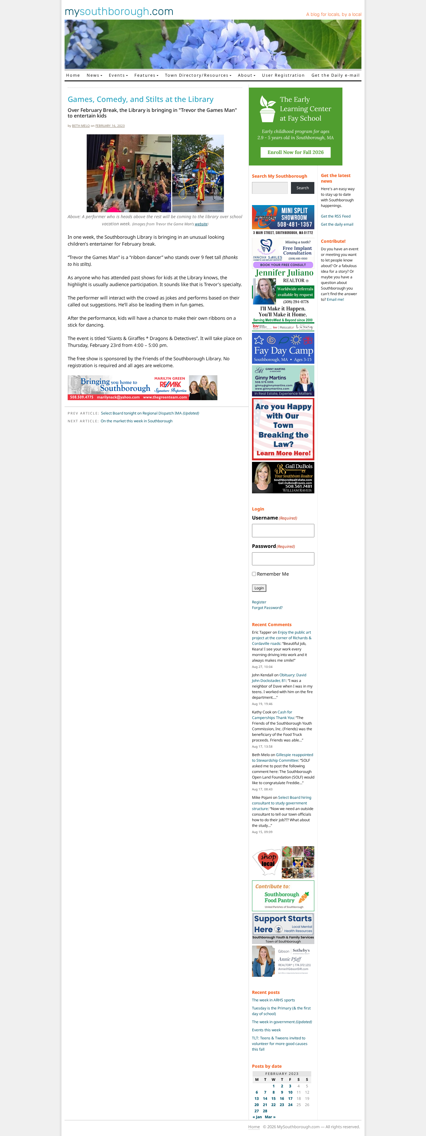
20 (256, 1104)
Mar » (270, 1116)
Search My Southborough (279, 176)
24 (290, 1104)
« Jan (257, 1116)
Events (117, 75)
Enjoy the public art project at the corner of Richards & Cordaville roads (282, 638)
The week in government (282, 1021)
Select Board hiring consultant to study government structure (281, 803)
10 (290, 1092)
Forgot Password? (267, 607)
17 (290, 1098)
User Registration (283, 75)
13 (256, 1098)
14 (265, 1098)
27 (256, 1111)
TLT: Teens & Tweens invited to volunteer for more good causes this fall (279, 1043)
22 (273, 1104)
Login (259, 588)
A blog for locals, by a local (333, 14)
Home (73, 75)
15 (273, 1098)
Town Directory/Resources (197, 75)
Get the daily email (337, 224)
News (93, 75)
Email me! (335, 299)
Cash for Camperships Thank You (273, 714)
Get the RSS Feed (336, 216)
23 (282, 1104)
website (201, 224)
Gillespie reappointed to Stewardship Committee (282, 757)
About (245, 75)
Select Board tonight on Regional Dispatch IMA (150, 413)
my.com (119, 11)
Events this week (266, 1030)
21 (265, 1104)
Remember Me (273, 574)
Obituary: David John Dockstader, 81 (279, 677)
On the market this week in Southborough (136, 421)
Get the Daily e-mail (336, 75)
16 (282, 1098)
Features (145, 75)
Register (259, 602)
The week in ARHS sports (273, 1000)
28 (265, 1111)
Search (303, 187)
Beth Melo (81, 125)
